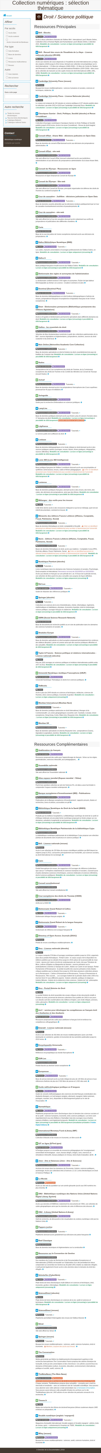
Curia (40, 227)
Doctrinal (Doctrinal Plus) (49, 289)
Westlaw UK (43, 723)
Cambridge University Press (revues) (54, 81)
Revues (11, 65)
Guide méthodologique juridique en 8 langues (59, 1087)
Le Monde (42, 1179)
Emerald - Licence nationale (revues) (54, 1028)
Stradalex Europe (46, 633)
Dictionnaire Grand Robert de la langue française (60, 922)
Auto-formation (13, 51)
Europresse (43, 1071)
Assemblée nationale (47, 765)
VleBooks (42, 686)
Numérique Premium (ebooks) (51, 561)
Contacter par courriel (12, 143)
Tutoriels (70, 140)
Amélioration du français (49, 750)
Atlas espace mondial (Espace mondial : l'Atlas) (59, 778)
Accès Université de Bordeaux (17, 42)
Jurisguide (43, 395)
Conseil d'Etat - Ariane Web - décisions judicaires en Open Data (66, 136)
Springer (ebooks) (46, 597)
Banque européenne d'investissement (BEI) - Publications (64, 793)
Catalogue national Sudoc (16, 122)
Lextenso (42, 482)
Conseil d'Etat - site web (49, 151)
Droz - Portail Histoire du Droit (51, 988)
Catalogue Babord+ (14, 120)
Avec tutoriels (13, 74)
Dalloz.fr (42, 258)
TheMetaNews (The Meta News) (52, 1374)
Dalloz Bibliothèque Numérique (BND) (55, 242)
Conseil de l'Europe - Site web (51, 181)
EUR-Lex (42, 1058)
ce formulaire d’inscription (85, 1388)
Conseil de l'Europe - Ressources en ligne (57, 169)
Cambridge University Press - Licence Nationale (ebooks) (64, 96)
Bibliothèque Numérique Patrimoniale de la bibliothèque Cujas (66, 828)
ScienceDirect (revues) (48, 1310)
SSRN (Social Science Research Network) (56, 618)
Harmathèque (44, 1107)
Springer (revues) (46, 1337)
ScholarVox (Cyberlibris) (49, 1275)
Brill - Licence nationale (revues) (53, 843)
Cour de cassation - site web (51, 212)
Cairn (40, 861)
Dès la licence (13, 78)
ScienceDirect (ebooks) (48, 1293)
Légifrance (43, 426)
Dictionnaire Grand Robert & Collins (54, 909)
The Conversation (46, 1352)
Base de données (14, 54)
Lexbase (42, 440)
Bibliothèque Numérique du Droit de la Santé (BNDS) (61, 808)
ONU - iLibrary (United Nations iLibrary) (56, 1212)
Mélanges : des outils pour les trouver (55, 500)
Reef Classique (45, 1240)
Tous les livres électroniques (17, 118)
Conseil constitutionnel (49, 883)
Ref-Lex (41, 584)
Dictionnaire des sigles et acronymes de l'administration (63, 274)
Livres (10, 58)
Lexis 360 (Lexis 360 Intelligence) (53, 460)
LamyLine (42, 408)
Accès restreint (13, 36)
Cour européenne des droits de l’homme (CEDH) (60, 896)
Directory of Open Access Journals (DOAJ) (57, 936)
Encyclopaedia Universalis (50, 1045)
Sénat (41, 1324)
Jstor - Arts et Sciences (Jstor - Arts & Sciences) (59, 1161)
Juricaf (41, 380)
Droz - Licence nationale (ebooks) (53, 948)
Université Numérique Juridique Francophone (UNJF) (62, 673)
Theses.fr (42, 1400)
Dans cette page (11, 92)
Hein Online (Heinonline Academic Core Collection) (61, 344)
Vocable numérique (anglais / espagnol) (56, 1415)
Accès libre (12, 33)
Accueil (9, 16)
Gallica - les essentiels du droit (52, 327)
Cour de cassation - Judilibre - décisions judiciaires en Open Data (68, 196)
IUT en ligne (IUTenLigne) (49, 1143)
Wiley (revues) (44, 1433)
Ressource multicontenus (17, 62)
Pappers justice (45, 1227)
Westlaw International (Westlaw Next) (55, 703)
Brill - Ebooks (44, 33)
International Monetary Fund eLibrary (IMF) (57, 1131)
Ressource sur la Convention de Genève (56, 1253)
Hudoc (41, 362)
